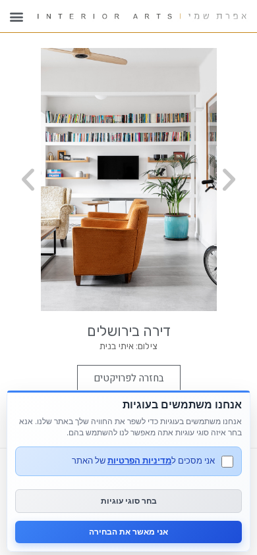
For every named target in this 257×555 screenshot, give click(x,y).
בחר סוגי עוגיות (129, 501)
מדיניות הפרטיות (139, 460)
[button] (16, 16)
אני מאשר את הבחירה (128, 532)
